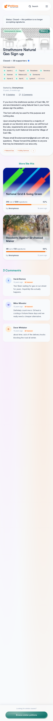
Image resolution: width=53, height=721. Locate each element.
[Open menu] (46, 6)
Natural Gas (9, 151)
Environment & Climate (13, 31)
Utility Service (23, 151)
